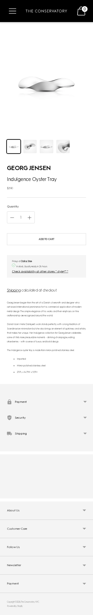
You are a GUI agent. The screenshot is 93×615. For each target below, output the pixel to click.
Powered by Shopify (15, 606)
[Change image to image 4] (63, 146)
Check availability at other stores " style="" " (40, 271)
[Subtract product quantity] (29, 218)
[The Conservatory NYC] (46, 11)
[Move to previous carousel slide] (7, 494)
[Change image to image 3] (46, 146)
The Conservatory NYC (30, 601)
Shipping (14, 290)
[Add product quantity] (12, 218)
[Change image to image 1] (13, 146)
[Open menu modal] (12, 11)
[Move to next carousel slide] (86, 494)
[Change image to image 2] (30, 146)
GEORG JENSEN (29, 168)
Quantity (13, 206)
